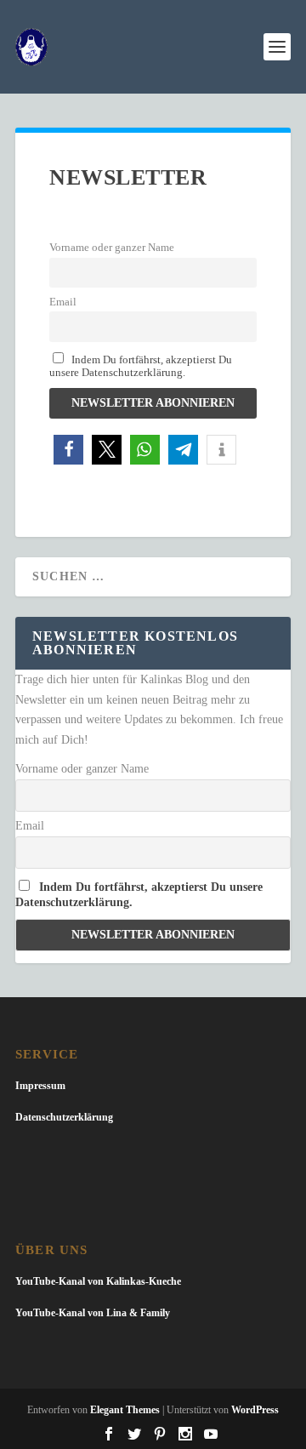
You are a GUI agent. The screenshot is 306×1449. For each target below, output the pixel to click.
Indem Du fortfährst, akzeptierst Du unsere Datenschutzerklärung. (140, 366)
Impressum (40, 1086)
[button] (68, 450)
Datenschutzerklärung (64, 1117)
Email (62, 302)
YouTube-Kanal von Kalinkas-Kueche (98, 1281)
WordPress (255, 1410)
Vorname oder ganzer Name (111, 248)
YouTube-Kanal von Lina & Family (92, 1313)
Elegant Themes (125, 1410)
